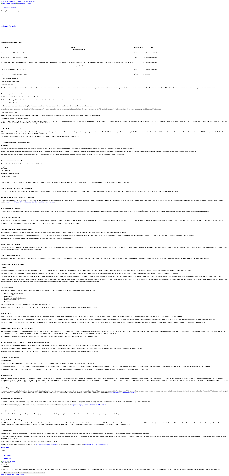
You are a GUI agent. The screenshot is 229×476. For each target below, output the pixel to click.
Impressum (7, 455)
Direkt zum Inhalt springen (29, 1)
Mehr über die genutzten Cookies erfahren (13, 474)
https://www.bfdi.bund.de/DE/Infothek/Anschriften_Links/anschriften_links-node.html (30, 202)
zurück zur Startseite (8, 26)
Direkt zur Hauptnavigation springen (11, 1)
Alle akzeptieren (5, 472)
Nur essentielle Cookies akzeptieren (21, 472)
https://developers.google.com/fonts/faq (47, 444)
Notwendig (6, 464)
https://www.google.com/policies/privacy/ (96, 444)
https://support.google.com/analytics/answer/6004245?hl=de (89, 405)
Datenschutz (7, 458)
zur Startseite (5, 447)
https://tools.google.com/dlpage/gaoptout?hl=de (122, 392)
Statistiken (6, 466)
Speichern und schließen (38, 472)
